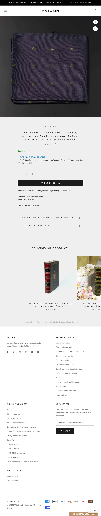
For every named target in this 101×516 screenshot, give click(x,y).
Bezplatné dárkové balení (17, 422)
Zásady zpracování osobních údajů (70, 369)
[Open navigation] (5, 11)
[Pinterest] (26, 351)
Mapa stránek (61, 395)
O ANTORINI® (13, 448)
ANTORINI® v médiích (16, 453)
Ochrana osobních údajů (65, 364)
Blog (58, 377)
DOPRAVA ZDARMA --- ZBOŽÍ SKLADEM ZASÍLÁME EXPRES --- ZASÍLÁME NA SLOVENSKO (50, 3)
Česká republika (13, 480)
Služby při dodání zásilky (17, 435)
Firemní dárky (12, 444)
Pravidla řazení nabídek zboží (67, 382)
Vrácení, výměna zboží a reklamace (70, 351)
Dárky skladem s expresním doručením (22, 461)
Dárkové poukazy (14, 414)
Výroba (9, 409)
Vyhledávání (61, 386)
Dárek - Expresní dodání (40, 322)
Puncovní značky (62, 360)
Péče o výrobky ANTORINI (35, 226)
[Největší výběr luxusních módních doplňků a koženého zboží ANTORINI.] (51, 10)
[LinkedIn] (38, 351)
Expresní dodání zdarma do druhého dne (23, 431)
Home (26, 322)
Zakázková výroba (14, 418)
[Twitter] (13, 351)
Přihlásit (65, 431)
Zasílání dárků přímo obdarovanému (21, 427)
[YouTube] (32, 351)
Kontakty (10, 440)
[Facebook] (7, 351)
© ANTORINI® (13, 501)
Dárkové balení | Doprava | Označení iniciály (47, 218)
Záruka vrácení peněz (64, 356)
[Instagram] (20, 351)
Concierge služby (13, 457)
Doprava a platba (63, 343)
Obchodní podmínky (64, 347)
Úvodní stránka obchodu (66, 390)
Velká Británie (12, 476)
